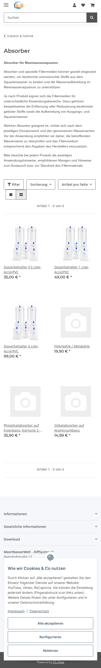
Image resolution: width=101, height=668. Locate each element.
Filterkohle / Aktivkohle (72, 346)
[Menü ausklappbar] (6, 3)
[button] (74, 5)
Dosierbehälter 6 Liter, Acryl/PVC (21, 348)
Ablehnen (50, 651)
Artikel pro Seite (75, 184)
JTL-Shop (58, 662)
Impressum (16, 611)
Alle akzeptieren (50, 623)
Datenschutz (39, 611)
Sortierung (38, 184)
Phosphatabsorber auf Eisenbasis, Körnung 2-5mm (22, 428)
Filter (15, 184)
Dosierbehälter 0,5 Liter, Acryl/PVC (22, 269)
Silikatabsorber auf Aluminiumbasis (69, 427)
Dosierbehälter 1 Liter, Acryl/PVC (71, 269)
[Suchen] (91, 17)
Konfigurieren (50, 637)
